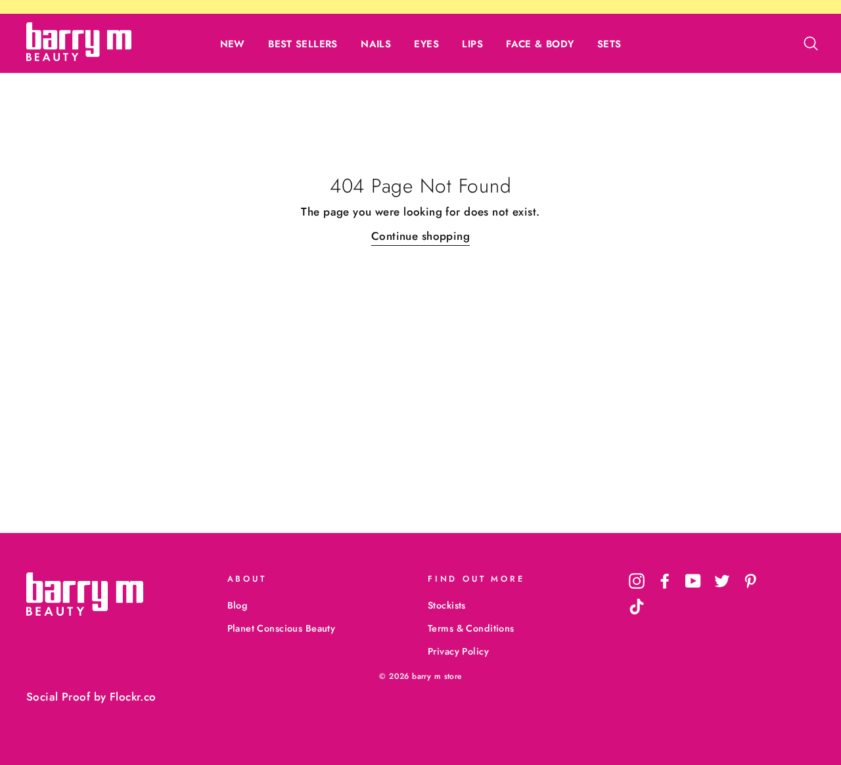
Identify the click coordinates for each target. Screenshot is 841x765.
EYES (426, 44)
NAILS (376, 44)
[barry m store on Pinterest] (750, 580)
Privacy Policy (458, 651)
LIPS (472, 44)
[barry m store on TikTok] (637, 607)
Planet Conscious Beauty (281, 628)
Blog (237, 605)
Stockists (447, 605)
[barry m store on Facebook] (665, 580)
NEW (232, 44)
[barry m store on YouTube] (693, 580)
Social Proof (58, 697)
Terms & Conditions (471, 628)
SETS (609, 44)
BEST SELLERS (303, 44)
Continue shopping (420, 236)
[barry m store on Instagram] (637, 580)
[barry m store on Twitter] (722, 580)
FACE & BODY (540, 44)
